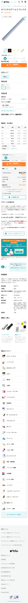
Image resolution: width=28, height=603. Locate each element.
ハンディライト (5, 334)
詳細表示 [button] (24, 99)
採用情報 (3, 559)
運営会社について (5, 555)
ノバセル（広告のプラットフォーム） (11, 533)
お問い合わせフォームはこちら (17, 268)
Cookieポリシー (5, 584)
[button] (25, 17)
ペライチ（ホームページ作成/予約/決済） (12, 545)
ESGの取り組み (5, 592)
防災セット (18, 334)
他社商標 (3, 588)
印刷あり (5, 76)
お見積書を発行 (15, 197)
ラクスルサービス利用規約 (8, 563)
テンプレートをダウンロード (15, 233)
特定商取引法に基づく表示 (8, 567)
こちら (21, 257)
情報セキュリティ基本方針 (8, 580)
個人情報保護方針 (5, 572)
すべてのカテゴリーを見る (14, 514)
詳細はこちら (10, 55)
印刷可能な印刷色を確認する (7, 110)
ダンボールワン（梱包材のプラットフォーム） (13, 541)
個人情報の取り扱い (6, 576)
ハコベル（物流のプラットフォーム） (11, 537)
